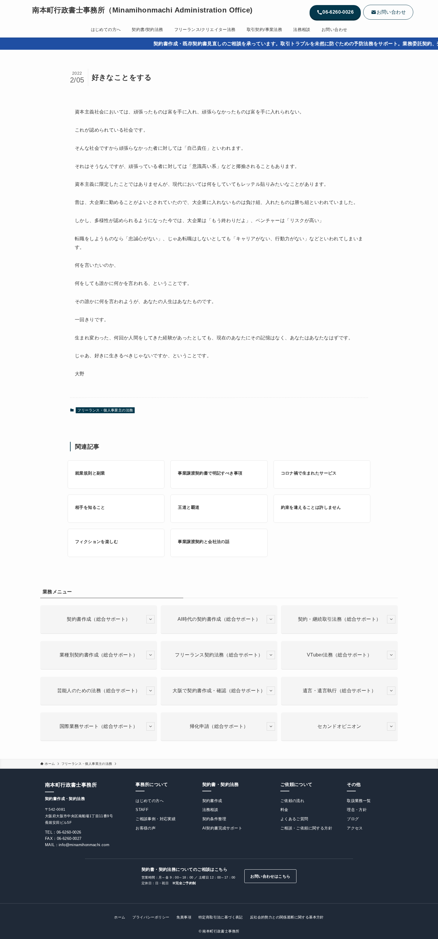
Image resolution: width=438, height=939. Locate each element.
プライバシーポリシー (150, 917)
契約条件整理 (214, 819)
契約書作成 (212, 800)
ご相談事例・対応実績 (155, 819)
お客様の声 (146, 828)
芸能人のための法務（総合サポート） (98, 690)
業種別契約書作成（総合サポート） (99, 654)
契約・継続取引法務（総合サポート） (339, 619)
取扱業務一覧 (359, 800)
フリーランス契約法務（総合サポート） (219, 654)
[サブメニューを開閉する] (150, 619)
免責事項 (183, 917)
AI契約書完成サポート (222, 828)
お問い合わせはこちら (270, 876)
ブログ (353, 819)
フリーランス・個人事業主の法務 (105, 410)
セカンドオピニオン (339, 726)
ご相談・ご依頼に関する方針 (306, 828)
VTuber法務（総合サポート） (339, 654)
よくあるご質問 (294, 819)
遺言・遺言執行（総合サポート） (339, 690)
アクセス (355, 828)
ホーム (119, 917)
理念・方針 (357, 809)
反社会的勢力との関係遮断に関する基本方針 (287, 917)
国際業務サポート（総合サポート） (99, 726)
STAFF (142, 809)
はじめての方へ (150, 800)
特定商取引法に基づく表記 (220, 917)
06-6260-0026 (69, 832)
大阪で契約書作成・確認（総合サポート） (219, 690)
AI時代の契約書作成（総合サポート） (219, 619)
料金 (284, 809)
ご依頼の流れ (292, 800)
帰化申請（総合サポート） (219, 726)
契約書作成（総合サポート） (98, 619)
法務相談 (210, 809)
